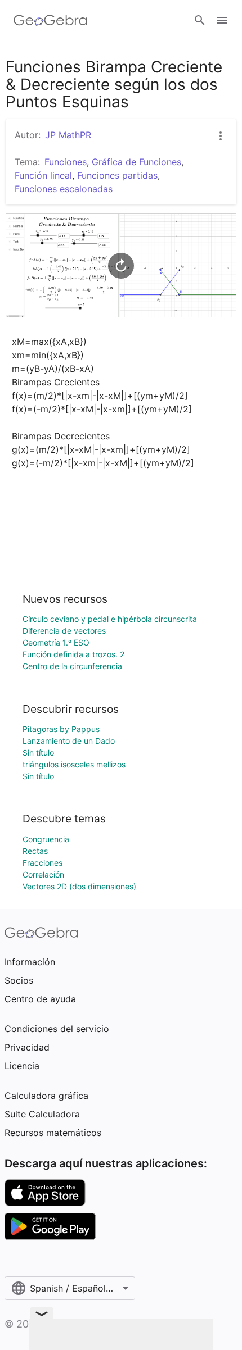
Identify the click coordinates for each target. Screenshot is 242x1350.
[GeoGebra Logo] (50, 20)
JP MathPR (68, 134)
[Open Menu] (221, 20)
